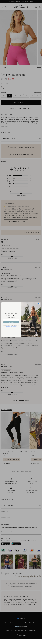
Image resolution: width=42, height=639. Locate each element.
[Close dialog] (39, 303)
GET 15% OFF (11, 322)
